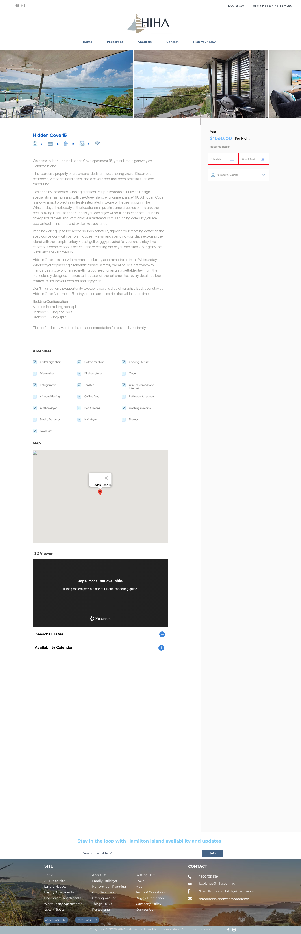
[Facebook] (17, 5)
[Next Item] (293, 87)
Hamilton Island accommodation (86, 327)
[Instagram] (23, 5)
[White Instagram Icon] (234, 930)
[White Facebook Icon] (228, 930)
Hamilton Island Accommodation (154, 929)
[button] (114, 42)
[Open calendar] (232, 159)
